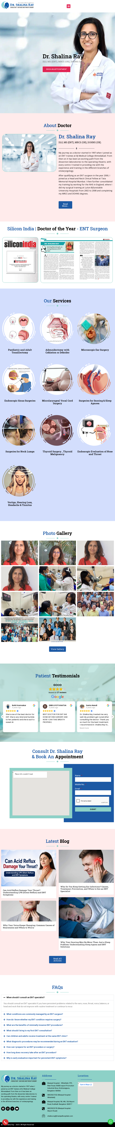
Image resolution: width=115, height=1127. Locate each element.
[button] (68, 6)
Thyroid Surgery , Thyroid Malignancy (57, 453)
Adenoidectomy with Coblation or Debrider (57, 351)
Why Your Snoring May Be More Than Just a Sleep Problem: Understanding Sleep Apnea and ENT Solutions (85, 944)
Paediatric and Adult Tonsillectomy (20, 351)
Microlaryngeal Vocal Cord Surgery (57, 402)
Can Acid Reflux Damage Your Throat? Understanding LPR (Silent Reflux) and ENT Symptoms (24, 892)
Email (77, 789)
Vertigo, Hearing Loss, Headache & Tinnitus (20, 503)
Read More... (65, 205)
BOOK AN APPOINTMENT (56, 69)
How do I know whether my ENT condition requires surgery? (34, 1019)
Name (78, 776)
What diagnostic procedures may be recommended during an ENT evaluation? (42, 1041)
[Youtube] (17, 1109)
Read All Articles (57, 959)
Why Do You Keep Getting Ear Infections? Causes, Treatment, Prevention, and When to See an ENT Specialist (84, 889)
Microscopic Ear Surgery (95, 349)
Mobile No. (80, 784)
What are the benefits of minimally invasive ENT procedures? (35, 1025)
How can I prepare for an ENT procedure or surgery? (30, 1047)
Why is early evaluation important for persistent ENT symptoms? (36, 1058)
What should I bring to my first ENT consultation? (29, 1030)
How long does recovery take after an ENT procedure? (31, 1052)
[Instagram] (8, 1109)
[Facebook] (3, 1109)
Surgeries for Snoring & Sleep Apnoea (95, 402)
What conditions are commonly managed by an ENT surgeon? (35, 1014)
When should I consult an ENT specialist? (26, 997)
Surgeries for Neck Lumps (20, 451)
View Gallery (57, 649)
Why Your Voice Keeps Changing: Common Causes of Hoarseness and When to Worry (28, 926)
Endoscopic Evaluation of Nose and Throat (95, 453)
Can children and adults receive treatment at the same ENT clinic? (37, 1036)
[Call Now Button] (5, 1122)
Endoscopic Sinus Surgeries (19, 400)
